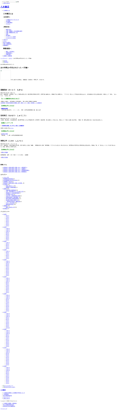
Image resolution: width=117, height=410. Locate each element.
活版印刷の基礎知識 (11, 190)
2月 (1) (7, 224)
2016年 (4, 366)
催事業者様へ (9, 53)
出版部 (4, 188)
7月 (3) (7, 266)
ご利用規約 (6, 394)
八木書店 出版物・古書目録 (10, 403)
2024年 (4, 241)
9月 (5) (7, 371)
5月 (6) (7, 377)
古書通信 (5, 205)
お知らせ (5, 39)
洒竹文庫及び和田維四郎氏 (12, 198)
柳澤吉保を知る (10, 204)
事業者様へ (6, 45)
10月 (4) (8, 333)
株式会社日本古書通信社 (9, 406)
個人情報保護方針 (7, 395)
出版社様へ (8, 54)
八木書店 (5, 7)
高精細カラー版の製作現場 (12, 193)
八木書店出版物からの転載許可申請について (14, 392)
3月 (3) (7, 380)
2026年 (4, 214)
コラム (4, 41)
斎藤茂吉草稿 (4, 108)
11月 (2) (8, 332)
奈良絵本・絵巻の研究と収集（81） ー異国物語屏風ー (16, 170)
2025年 (4, 227)
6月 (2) (7, 237)
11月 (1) (8, 279)
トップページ (4, 58)
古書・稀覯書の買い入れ (12, 32)
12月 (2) (8, 228)
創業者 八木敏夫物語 (11, 187)
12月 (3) (8, 367)
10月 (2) (8, 262)
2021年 (4, 276)
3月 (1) (7, 222)
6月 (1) (7, 218)
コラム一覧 (6, 177)
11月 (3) (8, 229)
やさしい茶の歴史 (10, 203)
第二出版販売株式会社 (8, 404)
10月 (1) (8, 281)
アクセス (8, 24)
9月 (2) (7, 299)
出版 (7, 34)
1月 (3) (7, 383)
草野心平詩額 (4, 157)
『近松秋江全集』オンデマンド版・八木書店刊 (12, 125)
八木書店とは (6, 10)
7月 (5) (7, 356)
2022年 (4, 259)
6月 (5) (7, 268)
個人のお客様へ (7, 42)
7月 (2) (7, 235)
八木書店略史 (9, 22)
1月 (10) (8, 327)
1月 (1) (7, 225)
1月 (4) (7, 364)
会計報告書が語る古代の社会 (10, 180)
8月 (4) (7, 336)
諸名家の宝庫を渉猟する (12, 200)
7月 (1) (7, 217)
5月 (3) (7, 269)
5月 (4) (7, 340)
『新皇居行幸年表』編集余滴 (13, 201)
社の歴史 (5, 184)
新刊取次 (8, 35)
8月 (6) (7, 354)
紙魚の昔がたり (10, 185)
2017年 (4, 347)
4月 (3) (7, 271)
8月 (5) (7, 373)
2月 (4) (7, 273)
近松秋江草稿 (4, 133)
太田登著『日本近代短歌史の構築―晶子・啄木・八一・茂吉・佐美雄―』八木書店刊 (21, 102)
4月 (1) (7, 221)
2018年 (4, 329)
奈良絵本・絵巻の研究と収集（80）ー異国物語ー (15, 171)
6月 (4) (7, 357)
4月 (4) (7, 306)
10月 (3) (8, 231)
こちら (12, 128)
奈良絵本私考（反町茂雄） (12, 197)
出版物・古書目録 (7, 55)
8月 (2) (7, 234)
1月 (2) (7, 310)
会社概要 (8, 21)
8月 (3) (7, 265)
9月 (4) (7, 264)
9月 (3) (7, 232)
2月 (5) (7, 381)
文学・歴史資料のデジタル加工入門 (14, 191)
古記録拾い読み (10, 194)
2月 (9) (7, 363)
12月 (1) (8, 242)
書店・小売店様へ (10, 51)
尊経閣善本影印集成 (8, 178)
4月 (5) (7, 360)
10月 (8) (8, 370)
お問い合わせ (6, 398)
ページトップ (4, 408)
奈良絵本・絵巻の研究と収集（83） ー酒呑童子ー (15, 167)
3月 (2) (7, 272)
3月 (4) (7, 361)
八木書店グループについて (12, 19)
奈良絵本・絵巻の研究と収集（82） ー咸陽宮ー (14, 168)
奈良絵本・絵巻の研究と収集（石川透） (13, 183)
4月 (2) (7, 248)
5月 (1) (7, 220)
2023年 (4, 249)
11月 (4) (8, 369)
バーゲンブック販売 (11, 36)
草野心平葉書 (4, 152)
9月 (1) (7, 244)
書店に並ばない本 (10, 207)
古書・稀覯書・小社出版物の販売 (14, 31)
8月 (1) (7, 215)
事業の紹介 (8, 29)
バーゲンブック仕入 (11, 38)
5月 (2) (7, 322)
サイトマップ (6, 397)
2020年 (4, 293)
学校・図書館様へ (7, 43)
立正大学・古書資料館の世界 (13, 195)
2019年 (4, 312)
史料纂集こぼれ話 (7, 181)
